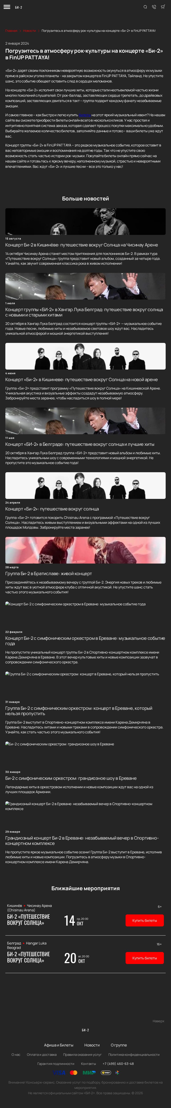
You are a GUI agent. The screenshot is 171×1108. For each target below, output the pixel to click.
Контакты (88, 1063)
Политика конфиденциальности (134, 1054)
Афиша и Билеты (58, 1045)
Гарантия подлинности (55, 1063)
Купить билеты (144, 920)
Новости (92, 1045)
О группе (119, 1045)
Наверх (158, 1021)
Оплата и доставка (42, 1054)
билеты (85, 114)
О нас (16, 1054)
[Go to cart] (163, 7)
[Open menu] (7, 7)
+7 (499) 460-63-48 (118, 1063)
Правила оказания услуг (82, 1054)
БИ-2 (18, 7)
